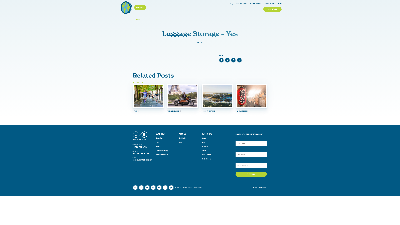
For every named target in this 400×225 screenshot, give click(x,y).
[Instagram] (135, 187)
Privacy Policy (263, 187)
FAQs (157, 142)
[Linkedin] (153, 187)
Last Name (240, 150)
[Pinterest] (165, 187)
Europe (204, 150)
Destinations (241, 3)
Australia (205, 146)
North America (206, 155)
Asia (203, 142)
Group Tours (270, 3)
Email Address (242, 161)
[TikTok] (171, 187)
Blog (280, 3)
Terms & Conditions (162, 155)
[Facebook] (141, 187)
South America (206, 159)
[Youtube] (159, 187)
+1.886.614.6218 (139, 147)
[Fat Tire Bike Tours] (126, 7)
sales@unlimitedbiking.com (142, 160)
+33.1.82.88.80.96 (141, 153)
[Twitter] (147, 187)
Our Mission (182, 138)
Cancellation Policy (162, 150)
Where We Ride (255, 3)
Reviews (158, 146)
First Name (240, 139)
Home (255, 187)
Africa (204, 138)
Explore (139, 7)
